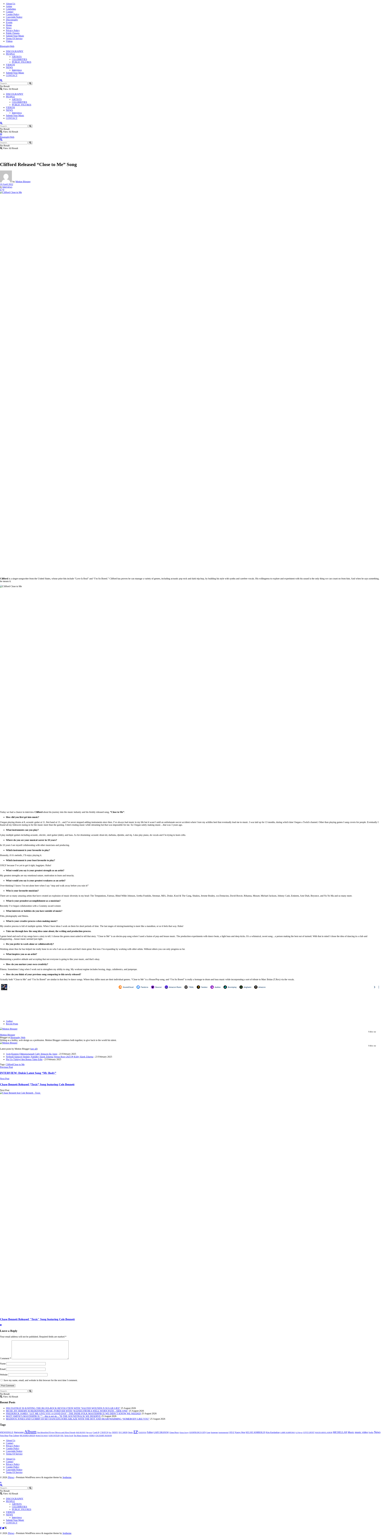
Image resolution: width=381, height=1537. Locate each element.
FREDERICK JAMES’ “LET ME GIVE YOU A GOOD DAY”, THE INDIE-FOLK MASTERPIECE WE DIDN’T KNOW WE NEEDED (73, 1413)
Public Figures (12, 33)
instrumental (223, 1432)
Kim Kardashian (273, 1432)
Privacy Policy (13, 30)
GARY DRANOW (161, 1432)
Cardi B (96, 1432)
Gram (208, 1432)
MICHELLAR (340, 1432)
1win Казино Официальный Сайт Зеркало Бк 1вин (31, 1054)
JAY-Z (232, 1432)
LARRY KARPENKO (287, 1432)
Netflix (370, 1432)
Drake (130, 1432)
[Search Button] (30, 83)
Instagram (214, 1432)
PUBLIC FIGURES (21, 62)
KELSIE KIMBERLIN (255, 1432)
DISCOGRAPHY (14, 51)
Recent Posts (12, 1024)
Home (9, 25)
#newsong (19, 1432)
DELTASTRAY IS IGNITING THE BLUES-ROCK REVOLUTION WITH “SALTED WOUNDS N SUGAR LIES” (63, 1408)
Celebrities (11, 9)
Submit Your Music (15, 36)
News (8, 28)
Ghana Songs (184, 1432)
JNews (11, 1477)
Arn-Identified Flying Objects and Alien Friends (56, 1432)
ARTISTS (17, 56)
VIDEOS (10, 64)
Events (9, 22)
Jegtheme (67, 1477)
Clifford (9, 1064)
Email (3, 1369)
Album (30, 1431)
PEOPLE (10, 54)
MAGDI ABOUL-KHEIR (323, 1432)
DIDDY (115, 1432)
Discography (12, 19)
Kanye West (240, 1432)
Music (351, 1432)
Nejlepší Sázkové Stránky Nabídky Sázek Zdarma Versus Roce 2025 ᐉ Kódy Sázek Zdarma (49, 1056)
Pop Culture (14, 1435)
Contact (9, 11)
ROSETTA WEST (42, 1435)
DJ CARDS (123, 1432)
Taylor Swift (68, 1436)
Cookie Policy (12, 14)
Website (3, 1374)
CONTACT (11, 75)
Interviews (17, 70)
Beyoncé (89, 1432)
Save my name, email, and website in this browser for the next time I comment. (41, 1380)
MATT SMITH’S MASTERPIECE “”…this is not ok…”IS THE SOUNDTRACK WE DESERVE (53, 1416)
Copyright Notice (14, 17)
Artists (9, 6)
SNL (62, 1436)
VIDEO (92, 1436)
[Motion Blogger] (8, 1029)
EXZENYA (142, 1432)
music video (361, 1432)
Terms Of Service (14, 38)
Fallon (150, 1432)
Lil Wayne (299, 1432)
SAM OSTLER (54, 1436)
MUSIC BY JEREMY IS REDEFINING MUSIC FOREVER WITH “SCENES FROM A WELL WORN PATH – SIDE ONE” (67, 1411)
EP (135, 1432)
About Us (10, 3)
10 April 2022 (6, 184)
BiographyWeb (7, 46)
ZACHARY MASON (103, 1436)
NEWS (9, 67)
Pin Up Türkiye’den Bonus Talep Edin (24, 1059)
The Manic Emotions (81, 1436)
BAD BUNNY (81, 1432)
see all (34, 1049)
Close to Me (19, 1064)
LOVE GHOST (308, 1432)
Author (9, 1021)
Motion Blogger (23, 181)
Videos (9, 41)
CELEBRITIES (19, 59)
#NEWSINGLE (6, 1432)
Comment (5, 1358)
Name (3, 1363)
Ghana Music (174, 1432)
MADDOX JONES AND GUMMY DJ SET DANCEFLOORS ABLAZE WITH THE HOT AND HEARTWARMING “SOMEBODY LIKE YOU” (78, 1419)
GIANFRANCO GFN (197, 1432)
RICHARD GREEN (27, 1436)
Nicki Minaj (4, 1436)
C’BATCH (104, 1432)
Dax (110, 1432)
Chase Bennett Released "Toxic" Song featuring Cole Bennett (37, 1319)
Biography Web (17, 1037)
